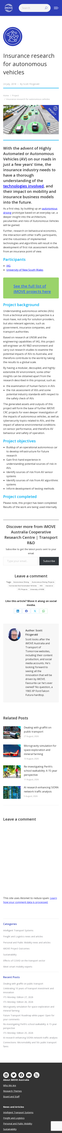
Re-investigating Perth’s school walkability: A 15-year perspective (40, 771)
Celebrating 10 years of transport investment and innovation (28, 990)
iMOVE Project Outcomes (16, 948)
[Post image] (12, 732)
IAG (8, 265)
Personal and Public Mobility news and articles (27, 942)
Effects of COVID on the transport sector (24, 960)
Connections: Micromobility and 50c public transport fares (30, 1044)
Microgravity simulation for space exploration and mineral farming (40, 750)
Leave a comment (31, 575)
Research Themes (12, 1090)
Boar (5, 1096)
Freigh (6, 1117)
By (29, 83)
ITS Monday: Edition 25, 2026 (18, 1032)
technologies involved (23, 186)
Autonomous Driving (21, 582)
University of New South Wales (24, 270)
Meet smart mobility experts (17, 966)
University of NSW (37, 589)
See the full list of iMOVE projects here (32, 288)
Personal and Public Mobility (17, 1123)
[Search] (46, 8)
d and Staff (13, 1096)
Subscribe (49, 561)
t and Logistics (17, 1117)
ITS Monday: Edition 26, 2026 (18, 1001)
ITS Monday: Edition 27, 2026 (18, 997)
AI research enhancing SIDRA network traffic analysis (41, 789)
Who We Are (9, 1085)
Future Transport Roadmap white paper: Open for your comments (28, 1017)
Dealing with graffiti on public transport (37, 729)
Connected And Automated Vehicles (23, 586)
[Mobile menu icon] (56, 8)
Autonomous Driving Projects (43, 582)
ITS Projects (23, 589)
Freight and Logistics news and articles (23, 936)
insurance (49, 586)
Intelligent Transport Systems (18, 930)
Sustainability (10, 954)
